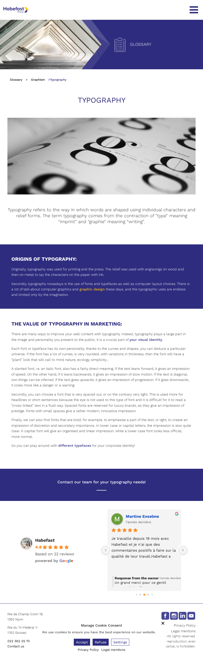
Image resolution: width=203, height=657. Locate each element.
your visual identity (145, 340)
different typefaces (74, 445)
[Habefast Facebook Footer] (165, 615)
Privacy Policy (185, 625)
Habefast (45, 540)
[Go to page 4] (152, 594)
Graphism (38, 79)
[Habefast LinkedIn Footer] (182, 615)
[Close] (162, 623)
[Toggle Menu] (194, 10)
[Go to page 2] (144, 595)
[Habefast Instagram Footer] (174, 615)
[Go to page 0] (136, 594)
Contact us (15, 646)
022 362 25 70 (18, 641)
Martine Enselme (142, 516)
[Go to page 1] (140, 595)
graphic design (92, 289)
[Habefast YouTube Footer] (191, 615)
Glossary (16, 79)
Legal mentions (183, 631)
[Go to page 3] (148, 595)
